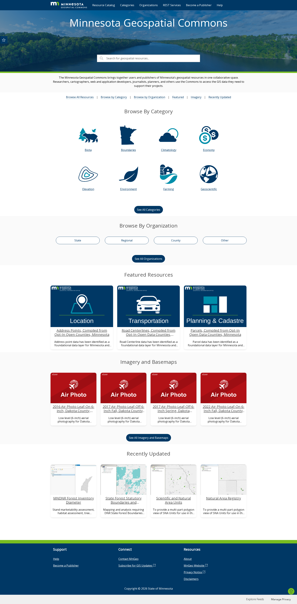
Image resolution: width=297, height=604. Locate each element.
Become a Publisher (199, 5)
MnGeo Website (194, 565)
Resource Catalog (103, 5)
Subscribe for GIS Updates (135, 565)
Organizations (148, 5)
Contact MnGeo (128, 559)
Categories (127, 5)
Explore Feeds (255, 599)
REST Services (172, 5)
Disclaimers (191, 579)
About (188, 559)
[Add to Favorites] (4, 40)
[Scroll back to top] (291, 591)
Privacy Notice (193, 572)
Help (220, 5)
